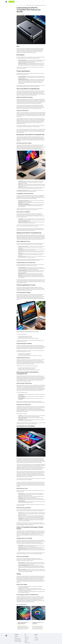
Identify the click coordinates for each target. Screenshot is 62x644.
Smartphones (21, 5)
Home (17, 5)
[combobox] (29, 1)
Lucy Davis (18, 14)
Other (24, 5)
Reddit (28, 522)
